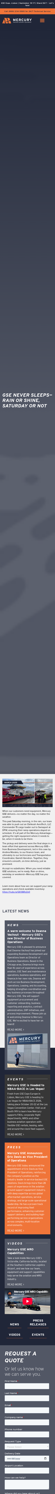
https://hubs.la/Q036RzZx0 (16, 891)
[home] (17, 20)
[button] (42, 20)
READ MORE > (15, 1029)
